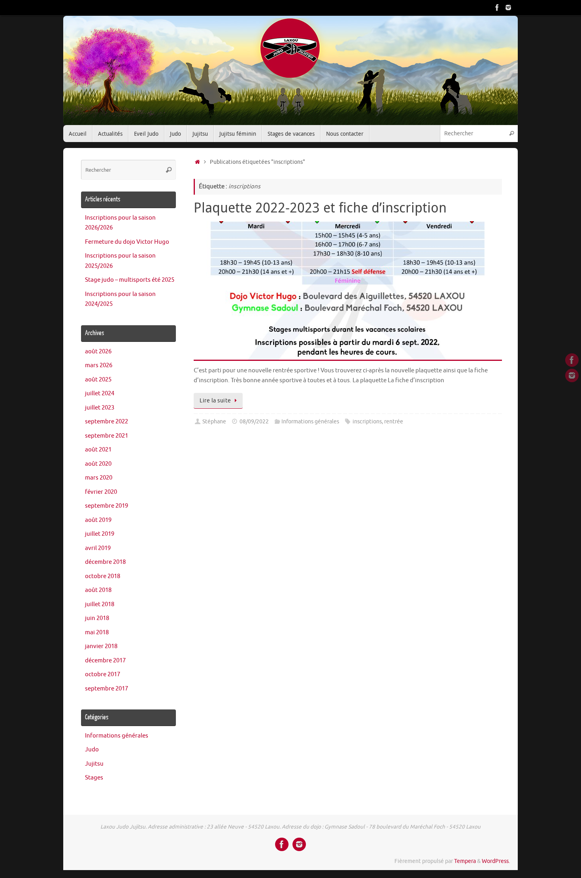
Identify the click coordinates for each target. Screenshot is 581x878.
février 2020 (101, 492)
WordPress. (496, 861)
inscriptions (367, 421)
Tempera (465, 861)
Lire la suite (215, 400)
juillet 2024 (99, 393)
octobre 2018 (102, 576)
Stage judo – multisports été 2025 (129, 280)
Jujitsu (94, 764)
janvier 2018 (101, 646)
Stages (94, 777)
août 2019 (98, 520)
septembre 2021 (106, 436)
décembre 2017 (105, 660)
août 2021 (98, 449)
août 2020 (98, 464)
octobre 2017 (102, 674)
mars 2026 (98, 365)
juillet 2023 (99, 408)
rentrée (393, 421)
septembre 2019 (106, 506)
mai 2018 (97, 632)
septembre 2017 (106, 688)
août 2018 (98, 590)
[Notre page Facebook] (497, 7)
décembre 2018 (105, 562)
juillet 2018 (99, 604)
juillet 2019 (99, 534)
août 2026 (98, 351)
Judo (92, 749)
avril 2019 (98, 548)
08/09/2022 (254, 421)
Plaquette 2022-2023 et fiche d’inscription (320, 207)
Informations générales (310, 421)
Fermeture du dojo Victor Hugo (127, 242)
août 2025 (98, 379)
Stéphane (214, 421)
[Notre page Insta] (508, 7)
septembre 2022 (106, 421)
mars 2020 (98, 478)
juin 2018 (97, 618)
